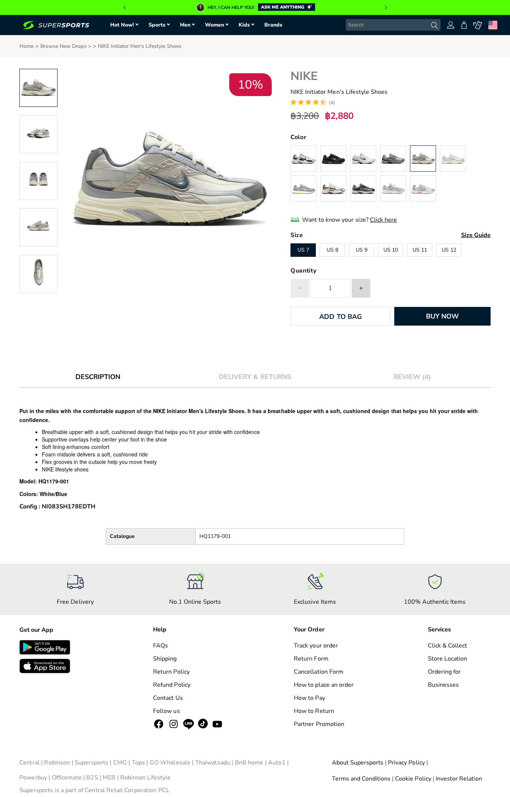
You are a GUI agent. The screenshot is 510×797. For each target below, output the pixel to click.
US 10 (390, 249)
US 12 (449, 249)
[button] (124, 7)
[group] (255, 7)
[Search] (435, 25)
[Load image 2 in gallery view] (38, 134)
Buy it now (442, 316)
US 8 (332, 249)
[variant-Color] (303, 158)
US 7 (303, 249)
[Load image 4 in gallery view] (38, 227)
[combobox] (393, 25)
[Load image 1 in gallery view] (38, 88)
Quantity (303, 271)
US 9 (361, 249)
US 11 (420, 249)
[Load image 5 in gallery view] (38, 274)
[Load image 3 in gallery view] (38, 181)
